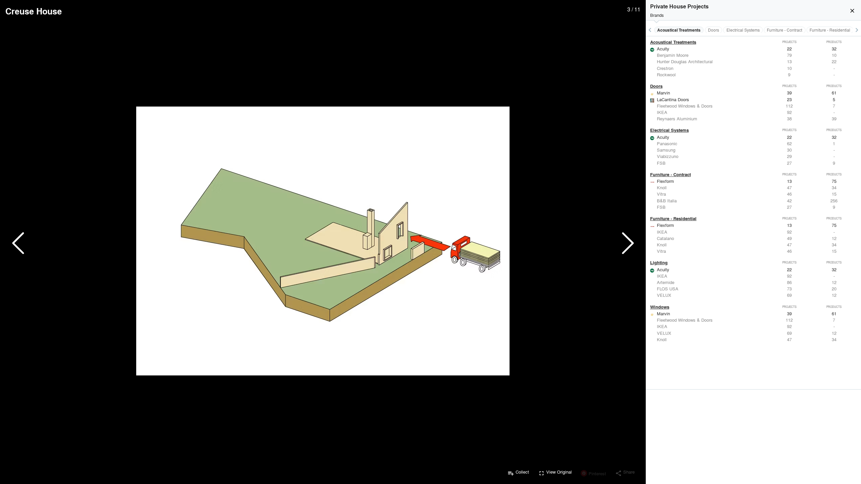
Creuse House (33, 11)
